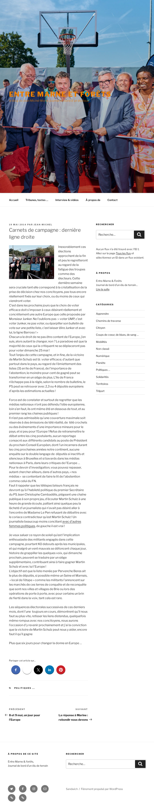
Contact (112, 200)
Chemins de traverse (108, 320)
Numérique (102, 355)
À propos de (93, 200)
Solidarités (102, 376)
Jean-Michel (43, 224)
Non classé (102, 348)
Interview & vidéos (67, 200)
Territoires (102, 383)
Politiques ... (24, 688)
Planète (100, 362)
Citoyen (100, 327)
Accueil (13, 200)
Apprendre (102, 313)
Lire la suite (102, 289)
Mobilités (101, 341)
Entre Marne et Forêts (60, 94)
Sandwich (72, 788)
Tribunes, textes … (37, 200)
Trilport (100, 391)
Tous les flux (123, 253)
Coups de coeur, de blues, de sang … (117, 334)
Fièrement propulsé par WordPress (102, 788)
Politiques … (103, 369)
